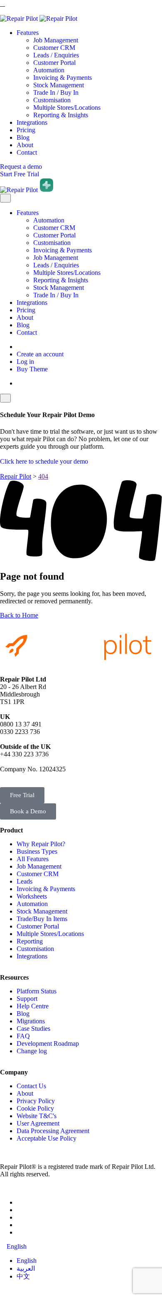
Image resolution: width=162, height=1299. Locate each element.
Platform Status (36, 991)
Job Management (55, 40)
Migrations (31, 1021)
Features (28, 32)
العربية (26, 1268)
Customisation (52, 100)
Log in (25, 361)
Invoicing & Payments (62, 77)
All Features (33, 858)
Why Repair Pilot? (41, 843)
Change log (32, 1051)
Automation (48, 70)
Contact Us (31, 1085)
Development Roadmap (48, 1043)
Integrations (32, 122)
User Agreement (38, 1123)
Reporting (30, 941)
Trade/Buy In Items (42, 918)
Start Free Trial (19, 174)
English (27, 1260)
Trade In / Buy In (56, 92)
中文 (23, 1276)
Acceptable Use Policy (46, 1138)
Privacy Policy (36, 1100)
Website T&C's (36, 1115)
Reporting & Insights (60, 115)
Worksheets (32, 896)
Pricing (26, 129)
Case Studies (33, 1028)
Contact (27, 152)
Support (27, 998)
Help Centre (33, 1006)
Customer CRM (54, 47)
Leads (24, 881)
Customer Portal (54, 62)
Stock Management (58, 85)
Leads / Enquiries (56, 55)
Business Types (37, 851)
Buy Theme (32, 369)
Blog (23, 137)
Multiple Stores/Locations (67, 107)
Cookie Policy (35, 1108)
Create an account (40, 354)
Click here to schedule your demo (44, 461)
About (25, 144)
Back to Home (19, 615)
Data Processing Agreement (53, 1130)
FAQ (23, 1036)
